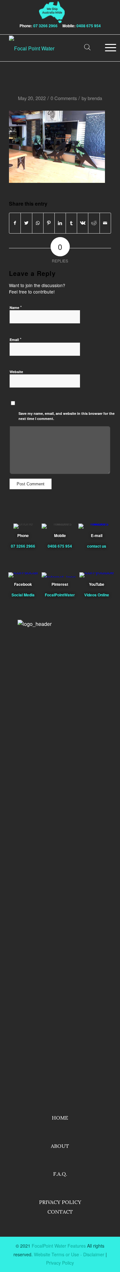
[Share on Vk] (82, 223)
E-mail (96, 535)
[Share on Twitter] (26, 223)
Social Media (23, 595)
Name (16, 307)
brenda (95, 98)
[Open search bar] (87, 48)
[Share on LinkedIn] (60, 223)
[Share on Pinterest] (49, 223)
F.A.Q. (60, 1174)
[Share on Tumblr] (71, 223)
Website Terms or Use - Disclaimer (69, 1254)
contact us (96, 546)
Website (16, 371)
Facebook (23, 584)
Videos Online (96, 595)
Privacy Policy (60, 1202)
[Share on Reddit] (93, 223)
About (60, 1146)
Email (15, 339)
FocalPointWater (60, 595)
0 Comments (64, 98)
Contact (60, 1211)
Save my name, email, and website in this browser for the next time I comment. (67, 416)
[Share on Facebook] (14, 223)
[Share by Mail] (105, 223)
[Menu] (105, 48)
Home (60, 1117)
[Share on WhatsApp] (37, 223)
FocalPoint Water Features (59, 1245)
